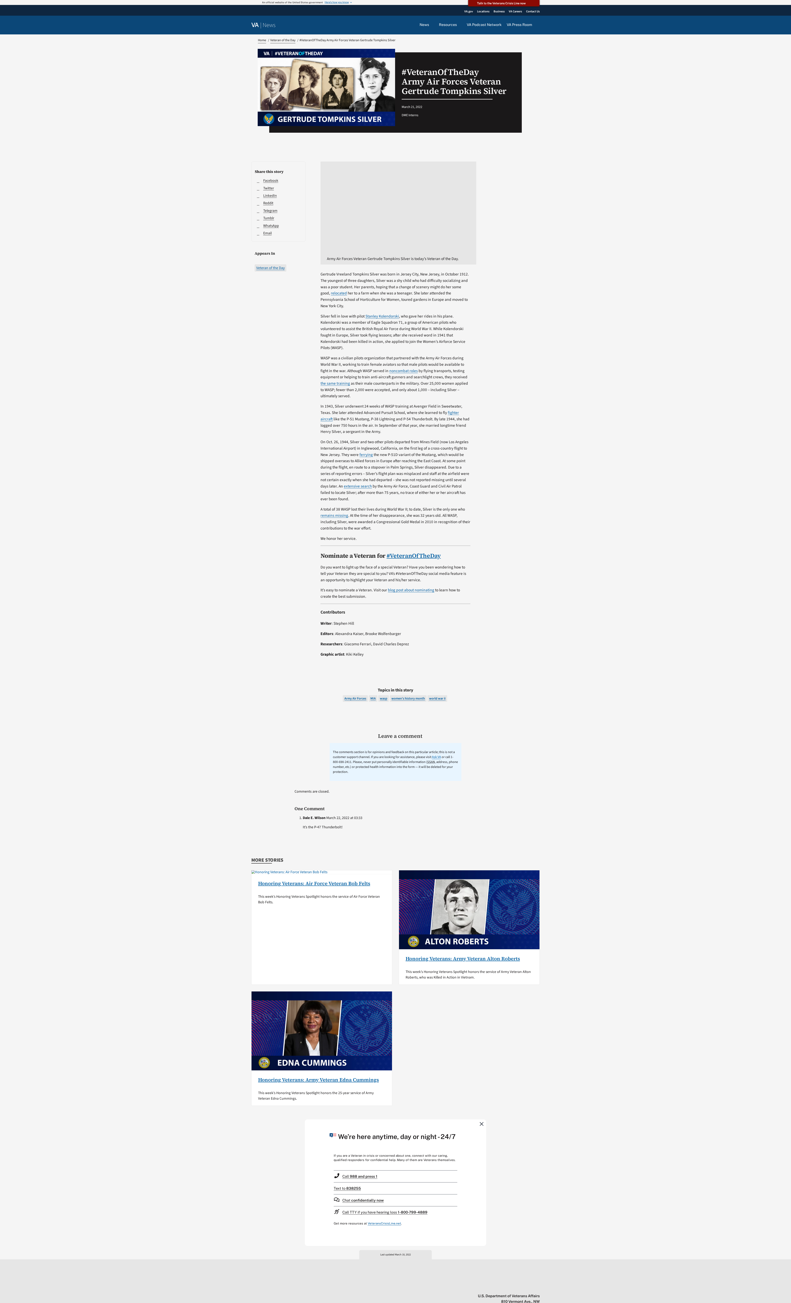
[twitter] (498, 1287)
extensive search (358, 486)
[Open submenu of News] (431, 25)
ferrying (366, 455)
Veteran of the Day (270, 268)
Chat (363, 1200)
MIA (373, 698)
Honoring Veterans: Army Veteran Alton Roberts (463, 958)
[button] (538, 25)
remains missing (334, 515)
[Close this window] (481, 1123)
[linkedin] (530, 1287)
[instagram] (522, 1287)
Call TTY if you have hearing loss (384, 1212)
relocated (339, 293)
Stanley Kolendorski (382, 316)
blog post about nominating (411, 590)
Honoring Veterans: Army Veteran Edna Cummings (318, 1079)
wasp (383, 698)
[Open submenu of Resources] (459, 25)
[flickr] (538, 1287)
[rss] (506, 1287)
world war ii (437, 698)
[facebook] (514, 1287)
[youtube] (489, 1287)
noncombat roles (403, 371)
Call (359, 1176)
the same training (335, 383)
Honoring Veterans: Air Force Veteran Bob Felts (314, 883)
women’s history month (408, 698)
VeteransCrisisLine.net (384, 1223)
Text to (347, 1188)
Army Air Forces (355, 698)
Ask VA (436, 757)
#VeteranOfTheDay (414, 556)
